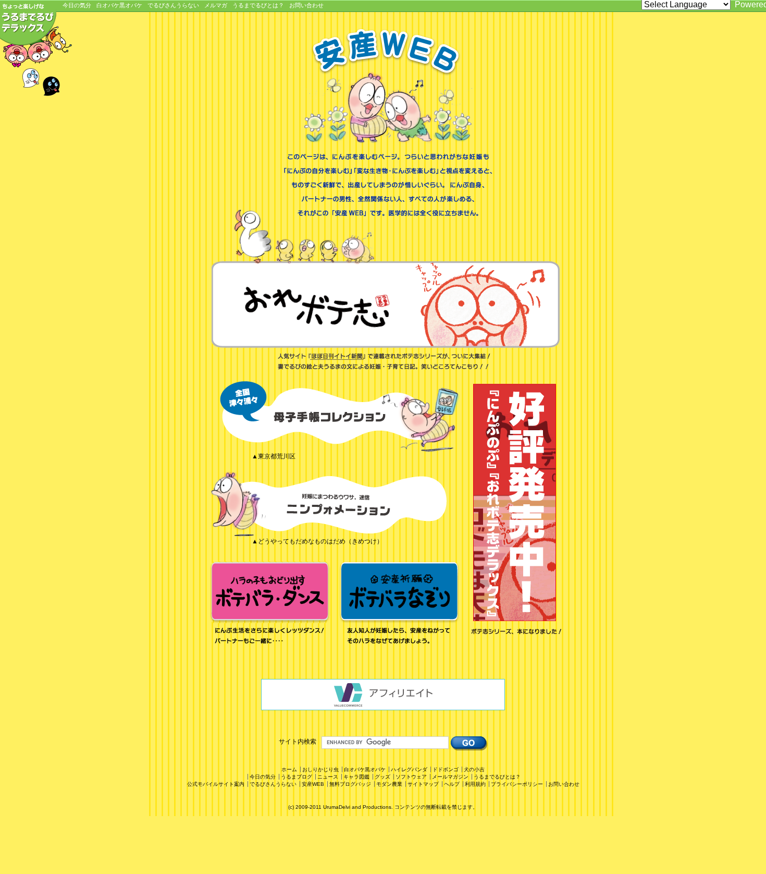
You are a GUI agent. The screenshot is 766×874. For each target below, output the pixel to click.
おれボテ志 (386, 304)
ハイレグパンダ (409, 769)
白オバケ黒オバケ (119, 5)
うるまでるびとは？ (258, 5)
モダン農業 (389, 784)
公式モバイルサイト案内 (215, 784)
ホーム (289, 769)
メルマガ (215, 5)
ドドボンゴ (446, 769)
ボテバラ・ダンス (270, 605)
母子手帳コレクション (335, 416)
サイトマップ (423, 784)
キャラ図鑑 (356, 777)
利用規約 (475, 784)
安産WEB (313, 784)
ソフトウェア (411, 777)
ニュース (327, 777)
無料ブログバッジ (350, 784)
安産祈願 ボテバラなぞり (399, 605)
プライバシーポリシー (517, 784)
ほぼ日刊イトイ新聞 (338, 356)
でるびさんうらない (173, 5)
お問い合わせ (306, 5)
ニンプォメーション (335, 501)
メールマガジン (450, 777)
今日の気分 (77, 5)
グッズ (382, 777)
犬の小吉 (474, 769)
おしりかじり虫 (320, 769)
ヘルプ (452, 784)
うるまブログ (296, 777)
